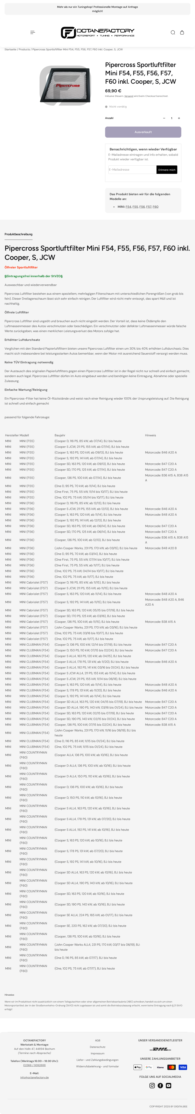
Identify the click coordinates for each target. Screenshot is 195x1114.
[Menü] (32, 32)
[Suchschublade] (172, 32)
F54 (128, 207)
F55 (135, 207)
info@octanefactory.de (34, 1077)
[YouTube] (168, 1085)
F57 (148, 207)
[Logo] (97, 32)
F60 (155, 207)
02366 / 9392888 (34, 1065)
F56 (142, 207)
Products (25, 49)
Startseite (11, 49)
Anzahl (109, 118)
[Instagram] (152, 1085)
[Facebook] (160, 1085)
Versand (128, 96)
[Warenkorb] (182, 32)
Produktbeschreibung (19, 234)
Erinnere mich (166, 170)
